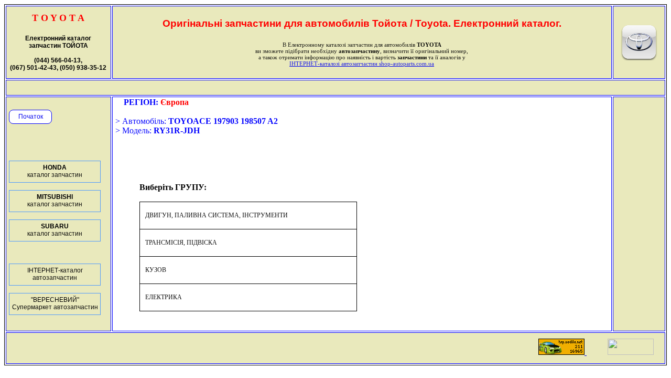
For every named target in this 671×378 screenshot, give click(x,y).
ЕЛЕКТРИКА (163, 297)
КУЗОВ (155, 270)
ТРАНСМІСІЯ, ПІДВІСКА (181, 242)
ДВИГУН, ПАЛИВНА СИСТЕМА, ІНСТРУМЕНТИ (216, 215)
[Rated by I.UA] (631, 352)
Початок (30, 116)
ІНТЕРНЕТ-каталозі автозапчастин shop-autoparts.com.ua (361, 63)
